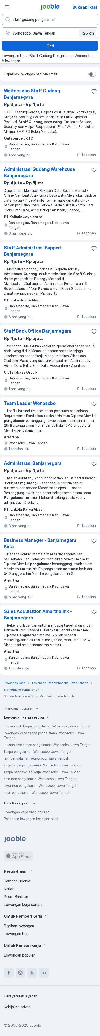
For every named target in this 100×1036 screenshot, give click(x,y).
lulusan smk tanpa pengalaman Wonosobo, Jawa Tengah (47, 726)
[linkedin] (44, 973)
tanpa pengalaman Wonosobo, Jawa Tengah (38, 751)
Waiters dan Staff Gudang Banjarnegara (32, 94)
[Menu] (7, 7)
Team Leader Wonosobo (30, 403)
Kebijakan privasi (17, 1006)
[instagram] (20, 973)
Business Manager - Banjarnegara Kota (40, 543)
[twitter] (32, 973)
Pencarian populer (19, 708)
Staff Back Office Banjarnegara (37, 331)
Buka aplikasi (85, 7)
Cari (50, 45)
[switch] (92, 74)
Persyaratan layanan (20, 996)
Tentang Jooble (17, 881)
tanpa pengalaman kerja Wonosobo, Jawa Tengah (42, 772)
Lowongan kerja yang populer (26, 812)
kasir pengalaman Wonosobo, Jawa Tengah (37, 792)
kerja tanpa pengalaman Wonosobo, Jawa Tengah (42, 765)
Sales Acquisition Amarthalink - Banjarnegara (38, 614)
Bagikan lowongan (19, 925)
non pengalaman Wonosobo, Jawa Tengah (36, 758)
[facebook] (9, 973)
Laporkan (89, 155)
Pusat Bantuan (16, 896)
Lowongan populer (19, 955)
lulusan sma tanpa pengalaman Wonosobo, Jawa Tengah (48, 745)
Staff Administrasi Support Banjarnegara (33, 251)
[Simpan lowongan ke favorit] (94, 91)
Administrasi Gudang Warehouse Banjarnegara (39, 172)
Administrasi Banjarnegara (33, 463)
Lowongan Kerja (17, 933)
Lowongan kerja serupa (23, 904)
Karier (9, 888)
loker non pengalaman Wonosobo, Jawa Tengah (40, 786)
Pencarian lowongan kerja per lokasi (31, 819)
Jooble (35, 1025)
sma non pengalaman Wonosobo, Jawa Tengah (40, 779)
